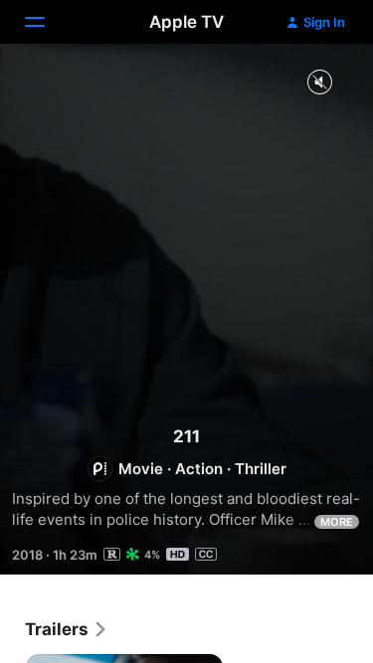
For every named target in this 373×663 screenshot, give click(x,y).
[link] (66, 629)
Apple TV (186, 22)
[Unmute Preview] (319, 83)
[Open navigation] (47, 22)
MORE (336, 522)
